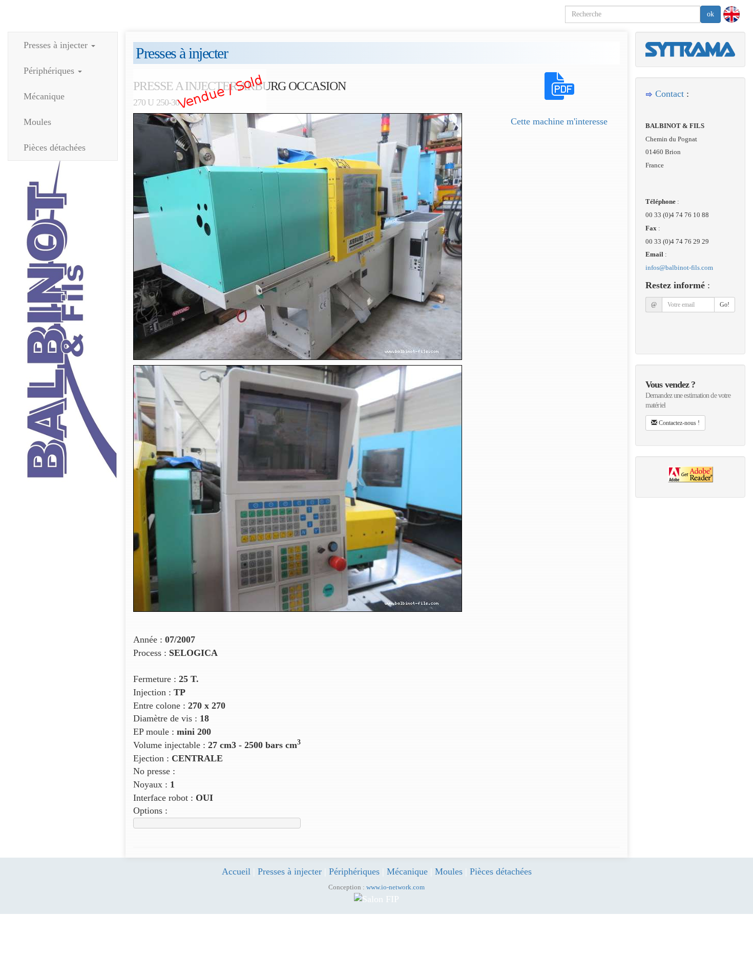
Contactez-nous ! (678, 423)
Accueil (236, 871)
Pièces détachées (55, 147)
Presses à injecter (57, 45)
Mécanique (44, 96)
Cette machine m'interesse (559, 121)
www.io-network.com (395, 887)
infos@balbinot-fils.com (679, 267)
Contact (669, 94)
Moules (37, 122)
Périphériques (50, 71)
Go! (724, 304)
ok (710, 14)
